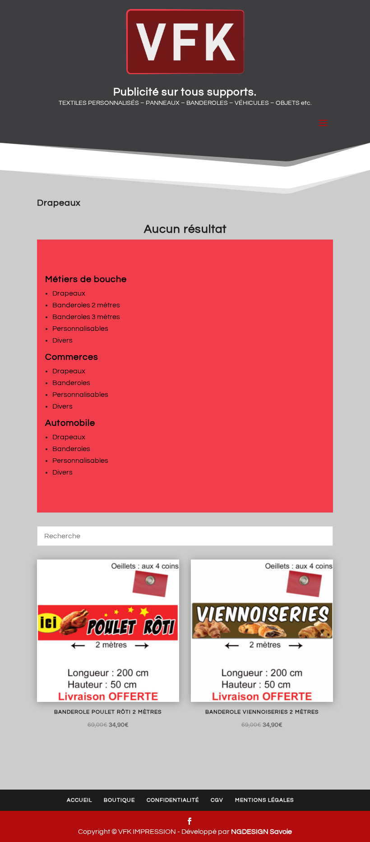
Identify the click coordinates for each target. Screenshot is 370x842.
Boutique (119, 800)
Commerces (71, 357)
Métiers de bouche (86, 279)
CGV (217, 800)
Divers (62, 340)
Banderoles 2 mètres (86, 305)
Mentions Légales (264, 800)
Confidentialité (173, 800)
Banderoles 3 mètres (86, 316)
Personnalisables (80, 328)
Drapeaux (68, 293)
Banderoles (71, 382)
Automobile (70, 423)
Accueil (79, 800)
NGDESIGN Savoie (261, 831)
